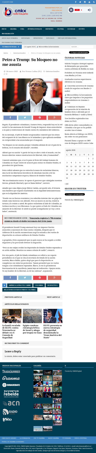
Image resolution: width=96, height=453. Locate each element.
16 (93, 166)
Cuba (22, 29)
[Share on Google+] (54, 118)
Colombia (39, 285)
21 (84, 170)
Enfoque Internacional (67, 38)
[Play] (71, 10)
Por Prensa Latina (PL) (32, 71)
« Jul (66, 184)
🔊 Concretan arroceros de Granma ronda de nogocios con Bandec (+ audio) (79, 88)
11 (71, 166)
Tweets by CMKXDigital (74, 200)
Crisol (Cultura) (80, 438)
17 (67, 170)
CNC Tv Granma (39, 438)
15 (89, 166)
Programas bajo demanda (12, 42)
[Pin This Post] (39, 118)
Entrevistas (38, 38)
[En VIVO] (94, 2)
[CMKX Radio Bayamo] (15, 12)
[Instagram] (85, 2)
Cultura (60, 29)
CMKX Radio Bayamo (9, 438)
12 (76, 166)
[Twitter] (80, 2)
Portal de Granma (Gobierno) (13, 442)
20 (80, 170)
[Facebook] (76, 2)
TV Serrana (66, 438)
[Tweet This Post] (25, 118)
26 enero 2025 (12, 71)
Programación (8, 33)
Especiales (50, 38)
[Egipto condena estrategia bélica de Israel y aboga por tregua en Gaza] (32, 322)
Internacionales (35, 29)
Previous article (13, 297)
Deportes (49, 29)
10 (67, 166)
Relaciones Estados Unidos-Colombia (20, 290)
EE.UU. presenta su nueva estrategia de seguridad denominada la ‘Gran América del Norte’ (52, 331)
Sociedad (71, 29)
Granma (13, 29)
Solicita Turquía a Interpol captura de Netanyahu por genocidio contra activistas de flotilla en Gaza (79, 66)
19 (76, 170)
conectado (27, 356)
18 (71, 170)
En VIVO (82, 29)
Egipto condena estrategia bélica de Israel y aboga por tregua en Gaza (32, 329)
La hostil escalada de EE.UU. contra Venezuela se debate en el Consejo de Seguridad (11, 331)
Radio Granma (53, 438)
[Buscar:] (82, 47)
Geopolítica (52, 285)
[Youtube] (89, 2)
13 (80, 166)
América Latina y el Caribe (20, 285)
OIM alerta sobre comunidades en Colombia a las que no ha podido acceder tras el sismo (78, 127)
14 (84, 166)
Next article (53, 297)
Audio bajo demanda (10, 38)
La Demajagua (25, 438)
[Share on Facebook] (10, 118)
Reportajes (25, 38)
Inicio (4, 29)
